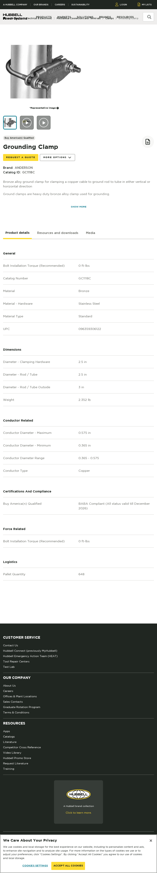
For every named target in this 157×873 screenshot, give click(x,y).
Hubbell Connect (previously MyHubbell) (30, 650)
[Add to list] (148, 142)
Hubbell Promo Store (17, 758)
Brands (105, 17)
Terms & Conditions (16, 712)
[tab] (17, 233)
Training (8, 768)
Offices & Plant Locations (20, 696)
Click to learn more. (79, 812)
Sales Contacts (13, 701)
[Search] (149, 16)
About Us (9, 685)
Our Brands (41, 4)
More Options (55, 157)
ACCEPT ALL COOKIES (68, 866)
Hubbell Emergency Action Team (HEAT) (30, 656)
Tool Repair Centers (16, 661)
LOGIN (123, 4)
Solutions (85, 17)
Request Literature (15, 763)
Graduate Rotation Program (21, 707)
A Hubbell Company (15, 4)
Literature (9, 741)
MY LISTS (147, 4)
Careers (60, 4)
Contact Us (10, 645)
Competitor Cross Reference (22, 747)
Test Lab (9, 666)
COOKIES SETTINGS (35, 866)
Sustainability (80, 4)
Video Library (12, 752)
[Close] (151, 840)
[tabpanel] (78, 431)
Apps (6, 731)
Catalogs (9, 736)
